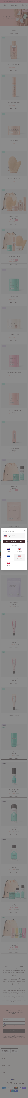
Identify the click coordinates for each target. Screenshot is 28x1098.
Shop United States (14, 541)
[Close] (25, 530)
